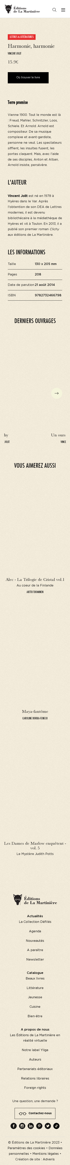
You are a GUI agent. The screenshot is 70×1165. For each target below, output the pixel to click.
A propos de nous (35, 1029)
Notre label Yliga (35, 1050)
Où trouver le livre (28, 77)
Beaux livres (35, 978)
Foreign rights (35, 1087)
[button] (56, 393)
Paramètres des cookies (26, 1148)
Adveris (49, 1159)
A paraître (35, 950)
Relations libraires (35, 1078)
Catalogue (35, 972)
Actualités (35, 916)
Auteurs (35, 1059)
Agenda (35, 931)
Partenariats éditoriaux (35, 1069)
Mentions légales (45, 1153)
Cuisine (35, 1006)
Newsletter (35, 959)
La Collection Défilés (35, 921)
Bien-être (35, 1016)
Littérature (35, 988)
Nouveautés (35, 940)
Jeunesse (35, 997)
